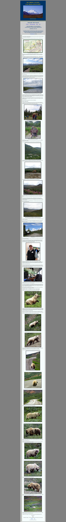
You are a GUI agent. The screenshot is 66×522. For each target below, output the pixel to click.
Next (39, 24)
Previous (27, 24)
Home (37, 24)
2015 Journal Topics (32, 24)
